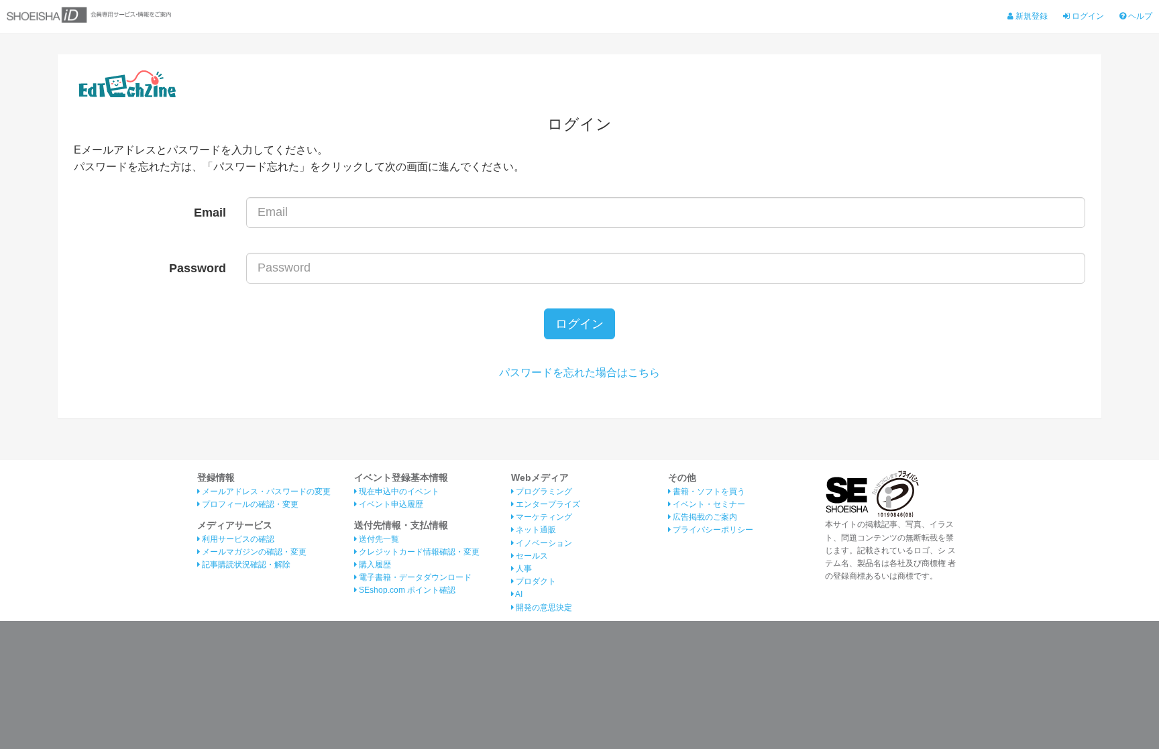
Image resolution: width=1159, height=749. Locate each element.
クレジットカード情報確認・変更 (418, 552)
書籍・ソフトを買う (708, 491)
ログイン (1087, 16)
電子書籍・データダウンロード (414, 577)
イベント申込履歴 (390, 504)
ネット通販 (535, 529)
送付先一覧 (378, 539)
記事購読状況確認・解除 (245, 564)
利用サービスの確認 (237, 539)
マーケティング (543, 517)
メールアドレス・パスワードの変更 (265, 491)
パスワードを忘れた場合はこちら (579, 372)
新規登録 (1030, 16)
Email (210, 212)
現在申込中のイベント (398, 491)
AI (518, 594)
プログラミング (543, 491)
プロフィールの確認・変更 (249, 504)
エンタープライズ (547, 504)
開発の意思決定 (543, 607)
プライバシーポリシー (712, 529)
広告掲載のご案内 (704, 517)
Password (197, 268)
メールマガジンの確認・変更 (253, 552)
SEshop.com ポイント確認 (406, 590)
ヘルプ (1139, 16)
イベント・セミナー (708, 504)
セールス (531, 556)
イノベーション (543, 543)
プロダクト (535, 581)
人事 (523, 568)
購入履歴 (374, 564)
